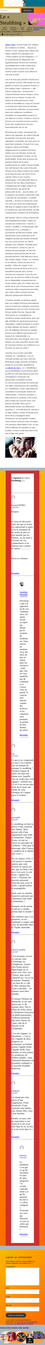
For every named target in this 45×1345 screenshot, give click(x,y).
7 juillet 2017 (15, 507)
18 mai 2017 (14, 819)
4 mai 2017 (14, 1093)
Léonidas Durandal (24, 593)
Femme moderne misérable (38, 28)
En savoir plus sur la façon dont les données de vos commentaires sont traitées (21, 1323)
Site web (8, 1305)
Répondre (15, 573)
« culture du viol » (13, 368)
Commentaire (11, 1267)
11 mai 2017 (14, 951)
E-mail (8, 1296)
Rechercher (27, 10)
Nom (7, 1288)
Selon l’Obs (10, 45)
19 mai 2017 (14, 755)
